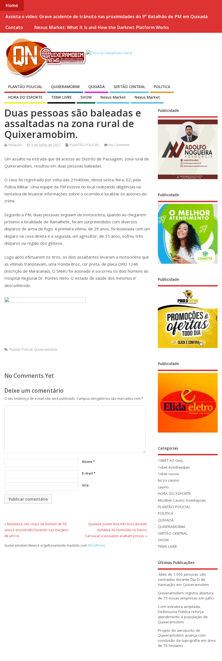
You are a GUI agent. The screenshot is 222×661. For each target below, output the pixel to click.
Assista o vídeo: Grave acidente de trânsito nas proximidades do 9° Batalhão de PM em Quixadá (106, 17)
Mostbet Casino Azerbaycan (182, 500)
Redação (15, 145)
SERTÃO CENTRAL (129, 86)
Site (85, 485)
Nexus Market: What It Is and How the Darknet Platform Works (101, 27)
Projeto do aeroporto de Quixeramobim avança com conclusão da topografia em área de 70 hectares (187, 638)
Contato (14, 27)
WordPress (96, 545)
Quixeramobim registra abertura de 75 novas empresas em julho (186, 596)
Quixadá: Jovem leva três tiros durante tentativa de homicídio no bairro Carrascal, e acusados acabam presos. (116, 530)
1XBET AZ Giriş (170, 460)
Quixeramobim (45, 349)
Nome (88, 461)
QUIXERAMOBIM (65, 86)
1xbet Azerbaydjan (174, 467)
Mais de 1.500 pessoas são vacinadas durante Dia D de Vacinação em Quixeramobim (183, 579)
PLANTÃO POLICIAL (25, 86)
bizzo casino (168, 480)
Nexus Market (113, 97)
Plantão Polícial (20, 349)
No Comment (119, 145)
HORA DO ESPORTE (25, 97)
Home (11, 5)
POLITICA (162, 86)
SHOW (86, 97)
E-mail (89, 473)
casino (163, 487)
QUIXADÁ (96, 86)
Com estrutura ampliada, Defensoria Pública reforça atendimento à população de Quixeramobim (183, 614)
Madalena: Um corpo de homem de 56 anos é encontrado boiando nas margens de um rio (36, 530)
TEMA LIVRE (61, 97)
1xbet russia (168, 473)
